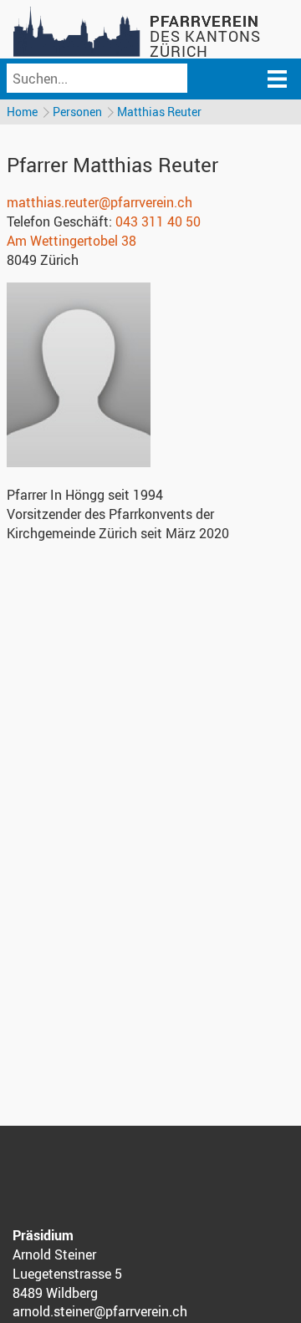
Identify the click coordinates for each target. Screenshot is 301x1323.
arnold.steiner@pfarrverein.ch (100, 1311)
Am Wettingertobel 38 (71, 241)
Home (22, 112)
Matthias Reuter (159, 112)
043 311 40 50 (158, 221)
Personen (77, 112)
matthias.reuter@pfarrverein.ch (99, 202)
